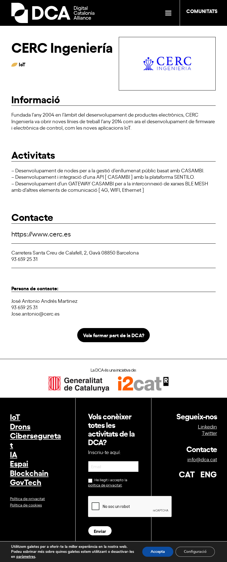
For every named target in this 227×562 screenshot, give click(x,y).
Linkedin (207, 426)
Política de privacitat (27, 498)
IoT (15, 416)
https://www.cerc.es (41, 233)
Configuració (195, 551)
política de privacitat (105, 485)
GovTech (25, 481)
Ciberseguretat (35, 440)
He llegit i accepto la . (107, 482)
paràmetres (25, 556)
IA (13, 453)
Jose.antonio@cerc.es (35, 313)
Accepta (158, 551)
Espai (19, 463)
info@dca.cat (202, 459)
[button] (168, 13)
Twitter (209, 432)
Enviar (100, 531)
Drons (20, 425)
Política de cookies (26, 504)
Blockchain (29, 472)
